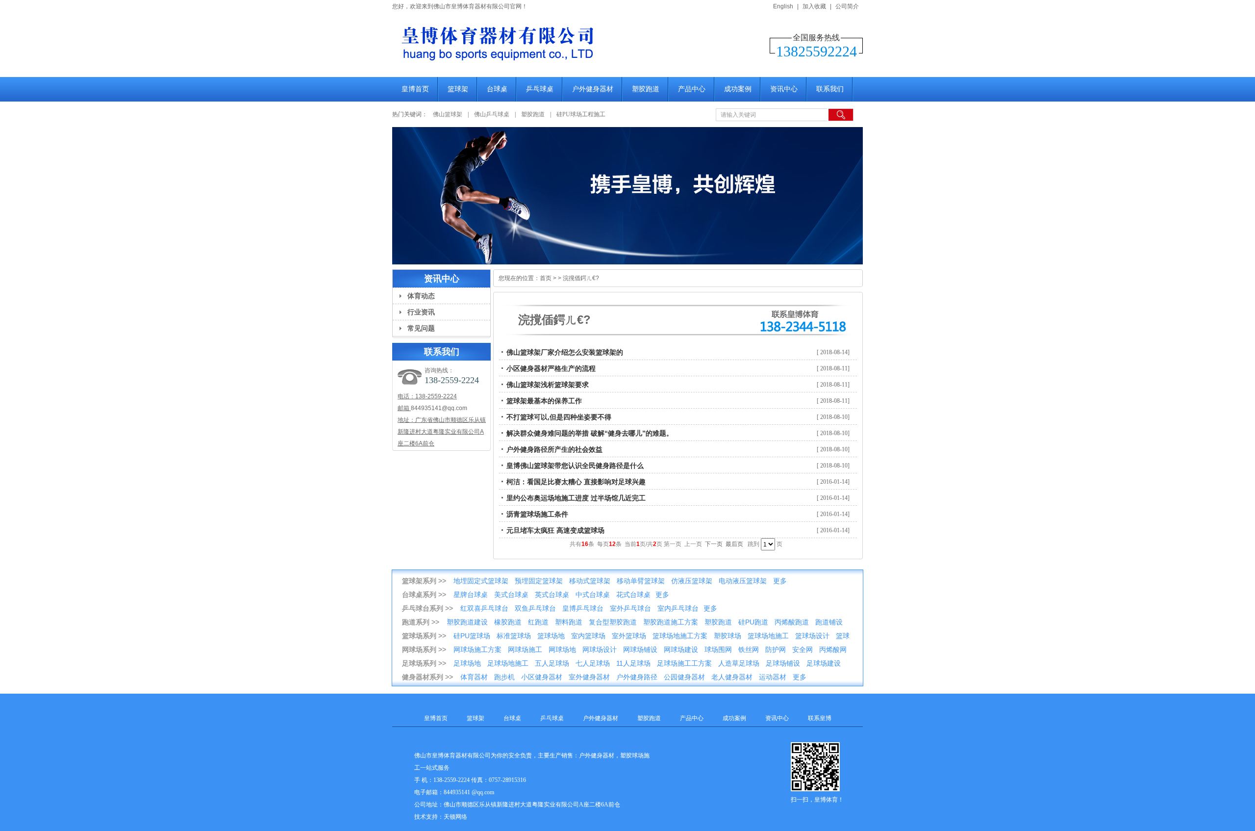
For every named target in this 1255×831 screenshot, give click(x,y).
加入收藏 (814, 6)
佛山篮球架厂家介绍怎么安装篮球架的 (564, 352)
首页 (546, 278)
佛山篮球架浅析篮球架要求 (547, 385)
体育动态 (421, 296)
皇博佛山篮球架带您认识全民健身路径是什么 (575, 465)
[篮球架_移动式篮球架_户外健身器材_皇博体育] (549, 66)
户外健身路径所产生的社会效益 (554, 449)
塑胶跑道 (645, 89)
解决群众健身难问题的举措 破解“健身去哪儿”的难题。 (589, 433)
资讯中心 (784, 89)
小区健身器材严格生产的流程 (551, 368)
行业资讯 (421, 312)
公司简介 (847, 6)
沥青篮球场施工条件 (537, 514)
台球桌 (497, 89)
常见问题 (421, 328)
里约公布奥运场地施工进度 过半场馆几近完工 (576, 498)
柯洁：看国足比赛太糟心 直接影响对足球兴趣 (576, 482)
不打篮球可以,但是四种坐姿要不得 (558, 417)
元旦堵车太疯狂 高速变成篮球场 (555, 530)
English (783, 6)
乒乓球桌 (539, 89)
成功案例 (738, 89)
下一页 (714, 544)
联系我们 (830, 89)
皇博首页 (415, 89)
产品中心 (691, 89)
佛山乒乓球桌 (492, 114)
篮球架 (458, 89)
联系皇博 (819, 718)
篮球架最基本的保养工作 (544, 401)
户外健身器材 (592, 89)
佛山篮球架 (447, 114)
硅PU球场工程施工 (580, 114)
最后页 (734, 544)
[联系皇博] (627, 195)
